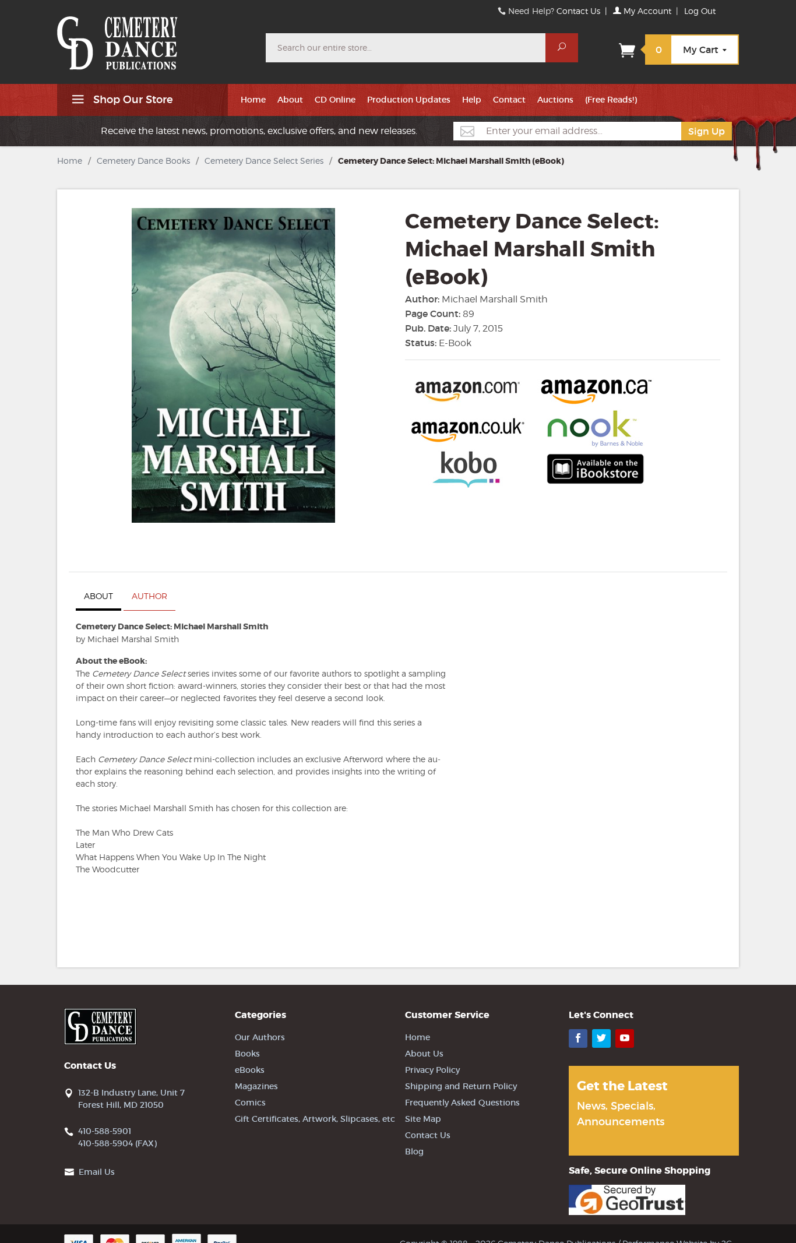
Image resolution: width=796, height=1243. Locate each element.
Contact (509, 99)
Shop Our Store (131, 99)
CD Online (335, 99)
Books (247, 1053)
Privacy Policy (432, 1070)
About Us (424, 1053)
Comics (250, 1102)
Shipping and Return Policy (461, 1086)
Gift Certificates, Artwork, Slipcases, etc (315, 1119)
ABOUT (98, 596)
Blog (414, 1151)
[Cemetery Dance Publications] (154, 37)
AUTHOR (149, 596)
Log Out (700, 11)
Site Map (423, 1119)
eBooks (250, 1070)
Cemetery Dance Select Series (264, 161)
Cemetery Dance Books (143, 161)
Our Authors (260, 1037)
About (290, 99)
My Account (646, 11)
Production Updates (408, 99)
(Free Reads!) (611, 99)
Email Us (97, 1172)
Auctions (555, 99)
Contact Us (578, 11)
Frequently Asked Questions (462, 1102)
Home (253, 99)
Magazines (256, 1086)
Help (471, 99)
